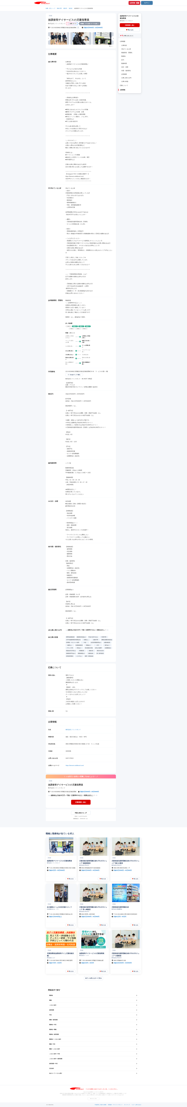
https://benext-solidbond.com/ (75, 765)
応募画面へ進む (80, 802)
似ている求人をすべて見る (93, 978)
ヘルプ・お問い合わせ (136, 1104)
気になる (130, 29)
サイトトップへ (93, 1098)
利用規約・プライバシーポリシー (115, 1104)
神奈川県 (59, 8)
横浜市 (65, 8)
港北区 (70, 8)
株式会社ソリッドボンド (73, 729)
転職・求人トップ (50, 8)
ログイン (147, 3)
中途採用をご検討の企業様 (100, 1104)
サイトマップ (127, 1104)
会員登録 (134, 3)
